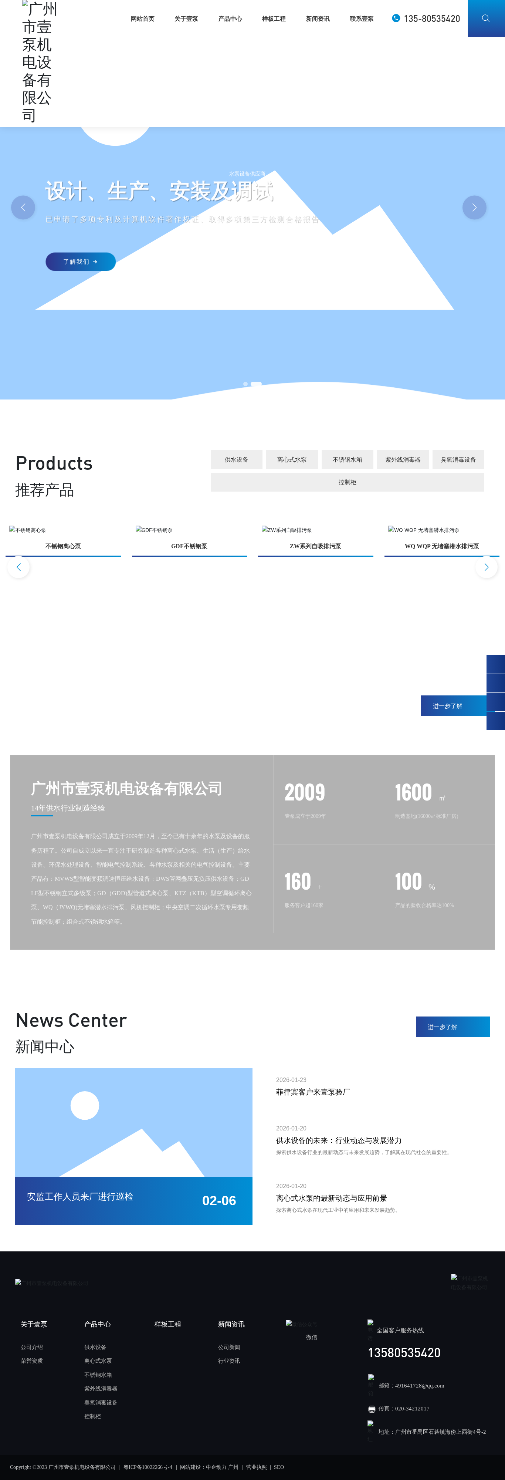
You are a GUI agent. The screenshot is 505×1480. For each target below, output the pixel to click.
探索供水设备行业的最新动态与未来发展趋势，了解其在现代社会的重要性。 (364, 1152)
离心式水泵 (292, 459)
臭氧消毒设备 (458, 459)
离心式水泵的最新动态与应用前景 (331, 1198)
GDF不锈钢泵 (189, 546)
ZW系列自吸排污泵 (315, 546)
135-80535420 (432, 18)
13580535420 (404, 1352)
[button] (474, 208)
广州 (233, 1467)
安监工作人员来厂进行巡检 (80, 1196)
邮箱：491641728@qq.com (411, 1386)
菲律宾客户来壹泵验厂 (313, 1092)
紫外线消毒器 (403, 459)
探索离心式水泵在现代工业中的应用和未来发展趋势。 (338, 1210)
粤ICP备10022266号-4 (147, 1467)
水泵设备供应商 (247, 173)
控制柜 (347, 482)
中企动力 (216, 1467)
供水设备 (236, 459)
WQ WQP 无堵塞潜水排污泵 (442, 546)
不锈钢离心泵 (63, 546)
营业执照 (256, 1467)
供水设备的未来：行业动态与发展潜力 (339, 1140)
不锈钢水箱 (347, 459)
